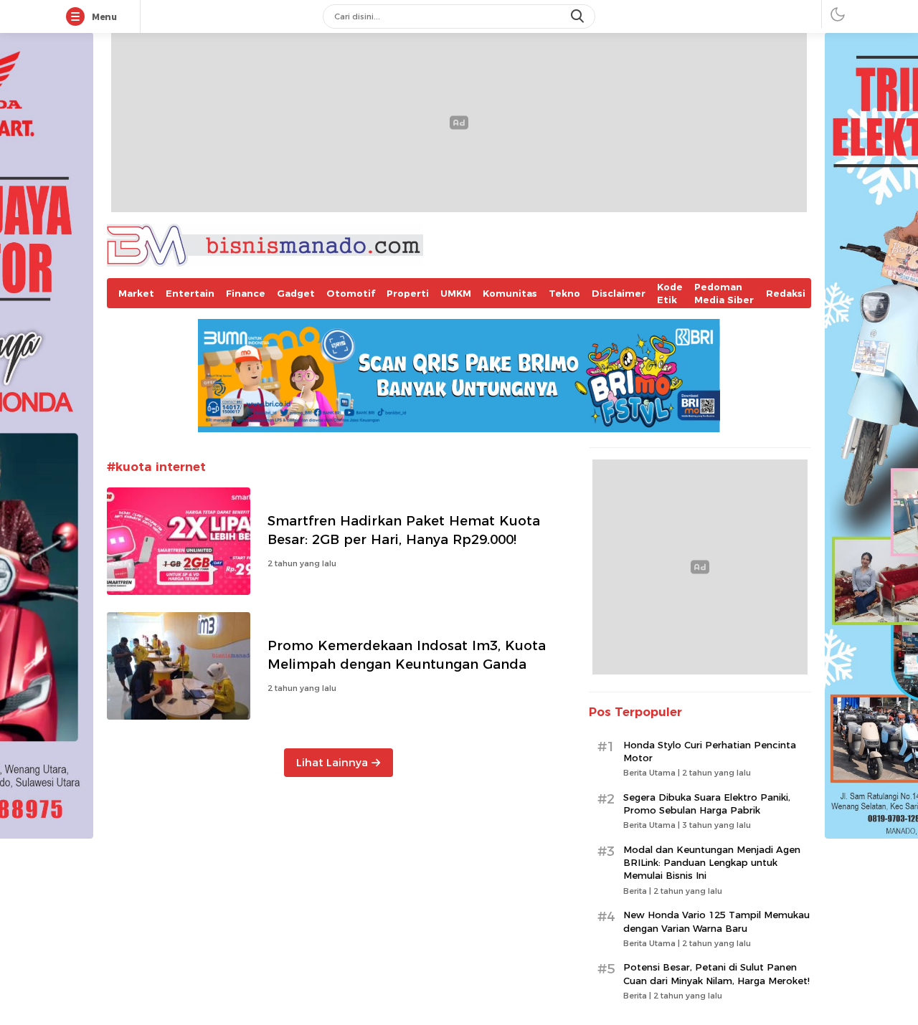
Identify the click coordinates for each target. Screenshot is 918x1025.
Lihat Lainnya (332, 762)
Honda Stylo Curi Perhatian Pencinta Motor (709, 751)
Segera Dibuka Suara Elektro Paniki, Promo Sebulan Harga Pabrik (706, 803)
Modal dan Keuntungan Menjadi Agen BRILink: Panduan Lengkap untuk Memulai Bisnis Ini (711, 862)
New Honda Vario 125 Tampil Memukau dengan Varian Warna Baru (716, 921)
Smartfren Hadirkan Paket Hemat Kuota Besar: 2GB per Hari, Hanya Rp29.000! (404, 530)
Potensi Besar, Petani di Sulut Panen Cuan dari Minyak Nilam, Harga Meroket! (716, 973)
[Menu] (78, 17)
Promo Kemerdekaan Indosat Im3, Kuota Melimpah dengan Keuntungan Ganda (407, 654)
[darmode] (837, 14)
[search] (578, 16)
